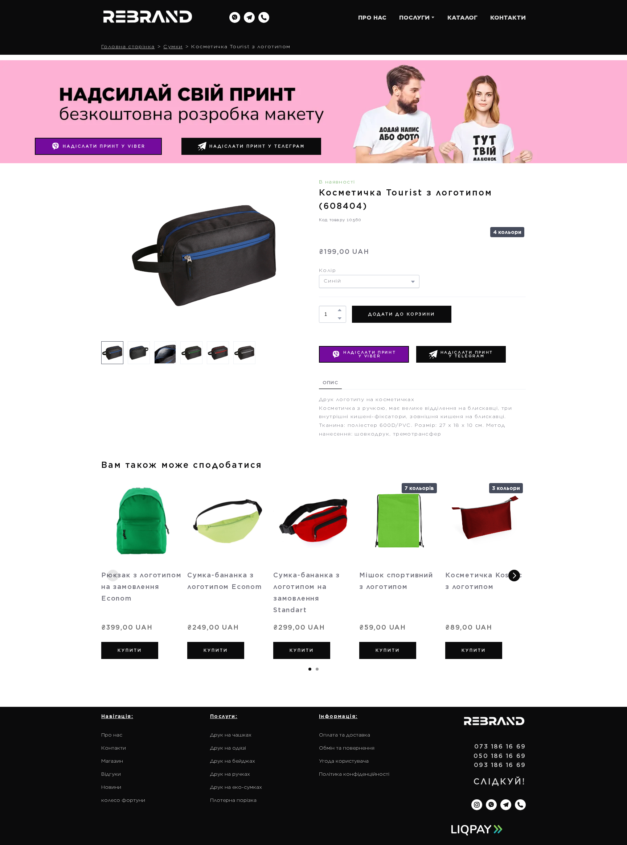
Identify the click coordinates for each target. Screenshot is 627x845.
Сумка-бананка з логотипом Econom (224, 580)
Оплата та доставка (344, 735)
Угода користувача (344, 761)
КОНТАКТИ (508, 17)
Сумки (173, 46)
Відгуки (111, 774)
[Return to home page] (147, 18)
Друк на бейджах (232, 761)
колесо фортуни (123, 800)
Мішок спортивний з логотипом (396, 580)
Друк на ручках (230, 774)
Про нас (111, 735)
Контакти (113, 748)
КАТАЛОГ (462, 17)
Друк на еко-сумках (236, 787)
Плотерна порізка (233, 800)
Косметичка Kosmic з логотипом (483, 580)
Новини (111, 787)
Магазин (112, 761)
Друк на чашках (230, 735)
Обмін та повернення (346, 748)
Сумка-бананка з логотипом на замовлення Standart (306, 592)
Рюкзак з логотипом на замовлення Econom (141, 586)
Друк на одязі (228, 748)
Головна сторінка (128, 46)
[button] (234, 17)
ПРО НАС (372, 17)
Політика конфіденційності (354, 774)
